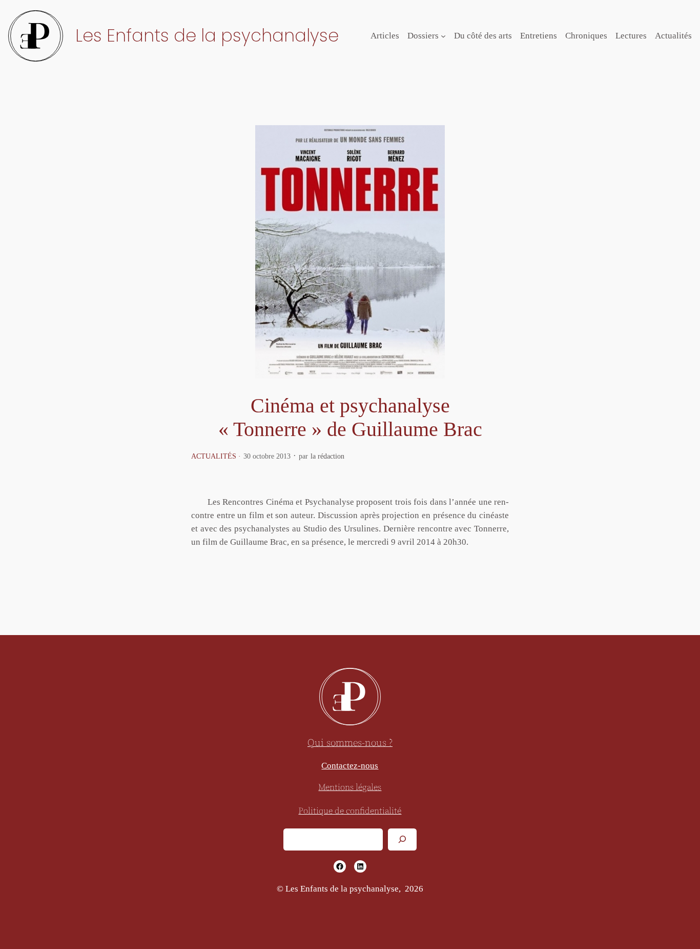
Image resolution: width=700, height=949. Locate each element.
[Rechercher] (402, 839)
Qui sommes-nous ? (350, 743)
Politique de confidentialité (349, 811)
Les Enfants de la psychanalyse (207, 36)
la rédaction (327, 456)
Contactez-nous (349, 765)
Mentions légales (349, 787)
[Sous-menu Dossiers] (443, 35)
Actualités (213, 456)
